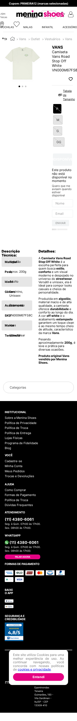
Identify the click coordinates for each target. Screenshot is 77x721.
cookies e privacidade (34, 669)
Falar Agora (22, 568)
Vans (22, 7)
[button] (38, 47)
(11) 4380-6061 (19, 530)
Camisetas (38, 7)
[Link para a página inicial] (12, 7)
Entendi (38, 677)
